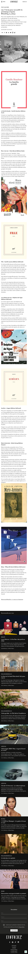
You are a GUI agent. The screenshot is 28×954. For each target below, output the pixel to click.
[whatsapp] (13, 33)
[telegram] (15, 33)
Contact (14, 947)
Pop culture (5, 7)
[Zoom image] (14, 89)
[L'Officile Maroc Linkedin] (18, 942)
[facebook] (4, 33)
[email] (2, 33)
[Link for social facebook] (9, 942)
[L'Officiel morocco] (14, 2)
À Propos (14, 945)
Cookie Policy (14, 951)
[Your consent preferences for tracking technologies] (25, 952)
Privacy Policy (21, 927)
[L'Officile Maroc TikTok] (15, 942)
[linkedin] (8, 33)
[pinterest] (6, 33)
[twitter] (11, 33)
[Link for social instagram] (12, 942)
